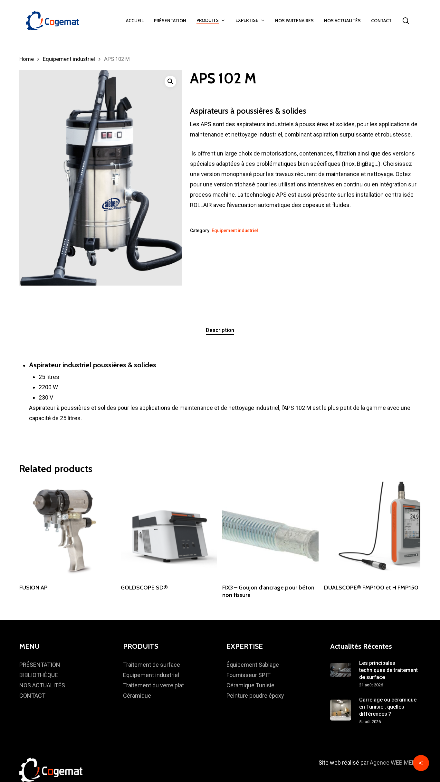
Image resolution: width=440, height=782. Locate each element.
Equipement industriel (69, 59)
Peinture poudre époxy (255, 695)
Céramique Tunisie (250, 685)
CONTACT (32, 695)
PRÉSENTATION (39, 664)
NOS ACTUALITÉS (42, 685)
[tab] (220, 330)
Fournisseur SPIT (248, 675)
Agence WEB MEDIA (395, 762)
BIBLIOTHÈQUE (38, 675)
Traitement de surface (151, 664)
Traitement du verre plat (153, 685)
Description (220, 330)
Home (26, 59)
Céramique (137, 695)
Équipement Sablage (252, 664)
